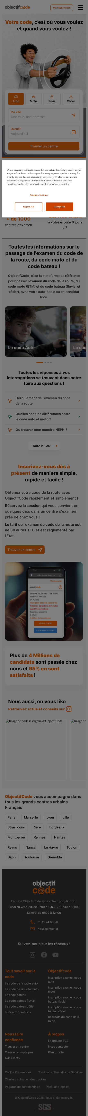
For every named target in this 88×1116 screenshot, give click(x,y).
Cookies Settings (39, 194)
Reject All (28, 206)
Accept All (59, 206)
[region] (44, 188)
